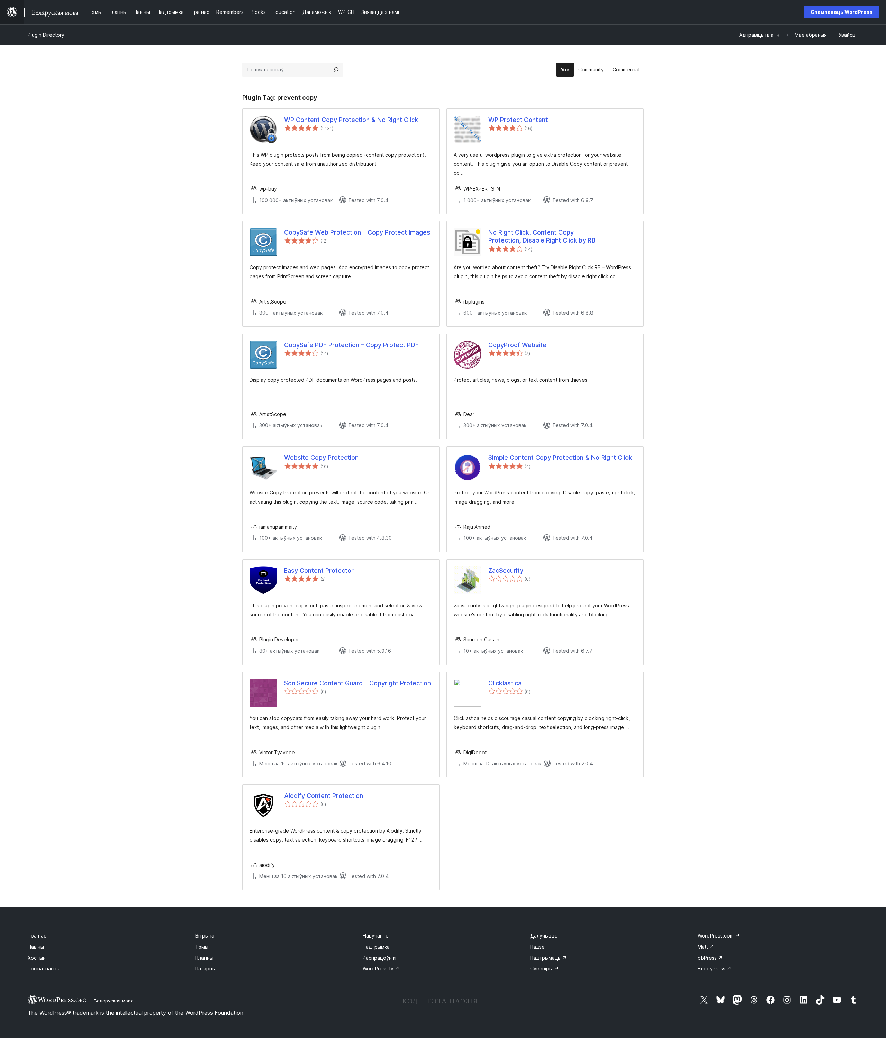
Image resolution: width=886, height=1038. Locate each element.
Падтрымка (376, 947)
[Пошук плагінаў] (336, 70)
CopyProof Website (517, 345)
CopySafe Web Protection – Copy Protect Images (357, 232)
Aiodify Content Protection (323, 795)
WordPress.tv (381, 968)
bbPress (710, 958)
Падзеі (538, 947)
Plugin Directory (46, 35)
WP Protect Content (518, 119)
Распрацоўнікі (379, 958)
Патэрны (205, 968)
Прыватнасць (44, 968)
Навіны (36, 947)
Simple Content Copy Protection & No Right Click (560, 457)
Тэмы (201, 947)
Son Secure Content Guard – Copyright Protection (357, 683)
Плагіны (204, 958)
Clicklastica (505, 683)
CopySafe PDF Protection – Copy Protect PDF (351, 345)
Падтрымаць (548, 958)
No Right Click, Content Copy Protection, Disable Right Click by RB (541, 236)
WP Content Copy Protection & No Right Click (351, 119)
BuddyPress (714, 968)
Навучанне (376, 936)
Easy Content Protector (319, 570)
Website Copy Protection (321, 457)
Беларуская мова (114, 1000)
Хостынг (38, 958)
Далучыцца (544, 936)
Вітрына (204, 936)
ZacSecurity (505, 570)
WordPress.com (719, 936)
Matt (706, 947)
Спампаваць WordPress (842, 12)
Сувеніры (544, 968)
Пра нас (37, 936)
